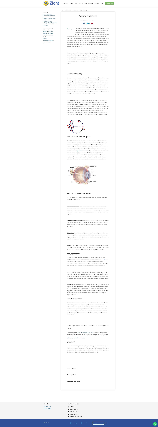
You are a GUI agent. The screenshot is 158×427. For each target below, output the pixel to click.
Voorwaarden (47, 408)
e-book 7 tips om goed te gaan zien (85, 332)
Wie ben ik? (46, 25)
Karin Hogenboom (85, 20)
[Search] (107, 423)
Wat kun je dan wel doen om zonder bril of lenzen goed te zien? (50, 23)
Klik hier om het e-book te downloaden (76, 338)
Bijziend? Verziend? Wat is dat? (49, 18)
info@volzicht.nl (74, 414)
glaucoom (79, 150)
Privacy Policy (47, 406)
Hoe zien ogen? (93, 20)
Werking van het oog (48, 14)
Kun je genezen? (47, 19)
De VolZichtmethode (48, 21)
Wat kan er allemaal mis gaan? (49, 15)
